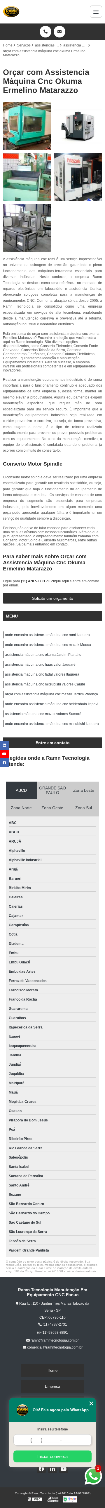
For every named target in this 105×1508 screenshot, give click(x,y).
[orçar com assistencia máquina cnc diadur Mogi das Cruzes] (27, 177)
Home (52, 1370)
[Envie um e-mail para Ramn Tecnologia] (59, 31)
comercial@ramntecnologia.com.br (54, 1347)
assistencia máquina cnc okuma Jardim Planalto (43, 655)
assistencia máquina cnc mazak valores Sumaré (43, 714)
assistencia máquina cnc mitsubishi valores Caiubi (45, 684)
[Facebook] (41, 1468)
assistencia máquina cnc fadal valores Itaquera (42, 674)
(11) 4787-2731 (33, 581)
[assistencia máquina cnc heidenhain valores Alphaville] (27, 228)
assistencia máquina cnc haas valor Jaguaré (40, 665)
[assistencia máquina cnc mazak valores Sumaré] (78, 177)
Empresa (52, 1386)
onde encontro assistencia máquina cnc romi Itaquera (47, 635)
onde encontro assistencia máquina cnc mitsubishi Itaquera (52, 724)
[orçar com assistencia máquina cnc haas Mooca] (78, 126)
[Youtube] (63, 1468)
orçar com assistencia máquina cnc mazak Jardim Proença (51, 694)
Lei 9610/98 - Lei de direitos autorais (71, 1271)
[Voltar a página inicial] (11, 11)
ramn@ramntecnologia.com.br (54, 1340)
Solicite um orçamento (52, 598)
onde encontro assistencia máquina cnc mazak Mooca (48, 645)
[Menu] (96, 11)
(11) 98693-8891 (54, 1333)
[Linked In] (52, 1468)
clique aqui (60, 581)
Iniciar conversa (52, 1456)
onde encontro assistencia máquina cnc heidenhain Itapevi (51, 704)
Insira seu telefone (52, 1429)
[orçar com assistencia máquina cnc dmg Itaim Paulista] (27, 126)
